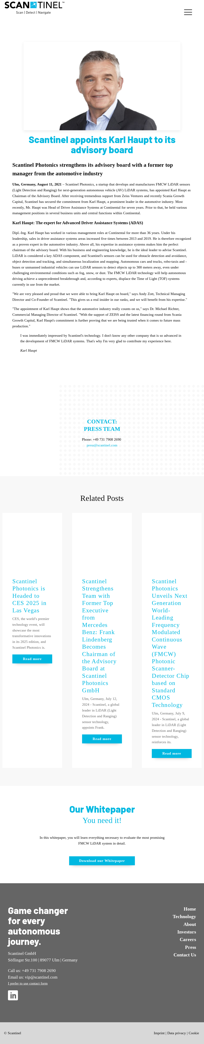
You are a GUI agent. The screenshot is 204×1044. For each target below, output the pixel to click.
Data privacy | (177, 1033)
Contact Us (185, 954)
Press (190, 947)
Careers (188, 939)
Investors (186, 931)
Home (190, 909)
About (189, 924)
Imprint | (160, 1033)
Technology (184, 916)
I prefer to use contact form (28, 983)
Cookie (194, 1033)
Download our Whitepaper (102, 861)
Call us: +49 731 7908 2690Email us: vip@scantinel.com (32, 973)
